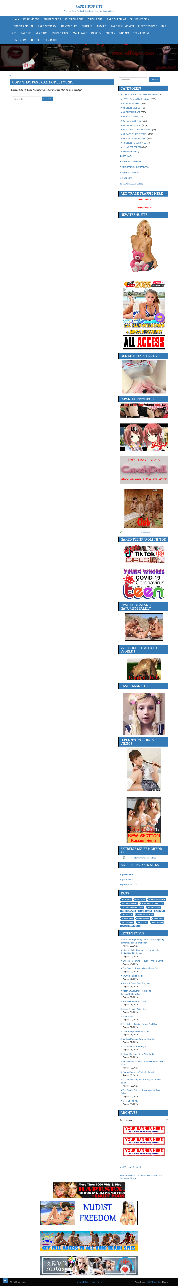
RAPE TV (96, 33)
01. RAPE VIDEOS (131, 103)
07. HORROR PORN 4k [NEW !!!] (137, 129)
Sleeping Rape (143, 918)
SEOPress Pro (154, 1282)
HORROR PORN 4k (23, 26)
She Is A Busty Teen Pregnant (136, 983)
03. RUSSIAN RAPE (131, 112)
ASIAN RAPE (95, 19)
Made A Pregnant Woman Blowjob (138, 1039)
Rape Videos (127, 915)
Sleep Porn (158, 918)
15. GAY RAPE (126, 156)
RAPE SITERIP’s (47, 26)
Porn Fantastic (128, 911)
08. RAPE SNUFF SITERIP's (135, 134)
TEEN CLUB (50, 40)
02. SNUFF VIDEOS (131, 108)
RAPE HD (26, 33)
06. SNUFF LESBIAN (132, 125)
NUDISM (124, 33)
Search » (47, 99)
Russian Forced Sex (145, 915)
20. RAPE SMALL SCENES (131, 184)
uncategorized (129, 151)
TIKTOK (35, 40)
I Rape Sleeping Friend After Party (138, 1054)
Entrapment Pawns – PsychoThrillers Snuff (143, 961)
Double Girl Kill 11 (131, 1016)
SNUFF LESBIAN (139, 19)
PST (14, 33)
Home (15, 19)
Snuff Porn (142, 922)
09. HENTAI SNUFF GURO (134, 138)
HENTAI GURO (68, 26)
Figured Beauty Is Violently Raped (138, 1072)
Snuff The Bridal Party (133, 976)
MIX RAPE (41, 33)
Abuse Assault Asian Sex (134, 1009)
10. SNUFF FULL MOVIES (134, 143)
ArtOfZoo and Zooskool (130, 1167)
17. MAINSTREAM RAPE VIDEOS (134, 167)
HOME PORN (19, 40)
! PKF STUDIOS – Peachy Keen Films (140, 94)
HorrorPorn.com (129, 903)
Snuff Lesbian (127, 922)
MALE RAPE (80, 33)
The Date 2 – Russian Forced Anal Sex (141, 968)
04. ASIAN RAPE (130, 116)
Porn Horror (145, 911)
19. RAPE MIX (126, 178)
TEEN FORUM (141, 33)
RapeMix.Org (126, 879)
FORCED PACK (60, 33)
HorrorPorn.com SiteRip (152, 903)
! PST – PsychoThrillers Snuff (136, 99)
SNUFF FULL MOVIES (94, 26)
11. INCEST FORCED (132, 147)
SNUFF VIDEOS (52, 19)
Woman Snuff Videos (130, 926)
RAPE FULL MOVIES (122, 26)
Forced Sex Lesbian (157, 900)
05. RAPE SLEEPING (132, 121)
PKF (163, 26)
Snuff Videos (157, 922)
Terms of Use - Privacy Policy (89, 1282)
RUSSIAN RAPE (74, 19)
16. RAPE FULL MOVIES (130, 161)
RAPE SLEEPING (116, 19)
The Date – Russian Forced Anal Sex (140, 1024)
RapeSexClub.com (129, 884)
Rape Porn (159, 911)
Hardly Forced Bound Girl (134, 1001)
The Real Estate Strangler (134, 1046)
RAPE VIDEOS (31, 19)
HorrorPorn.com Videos (132, 907)
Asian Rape (126, 900)
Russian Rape (127, 918)
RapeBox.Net (126, 874)
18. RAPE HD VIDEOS (129, 172)
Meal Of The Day (130, 1101)
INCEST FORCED (147, 26)
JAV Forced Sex (154, 907)
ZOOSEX (110, 33)
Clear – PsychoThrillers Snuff (136, 1031)
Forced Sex (140, 900)
